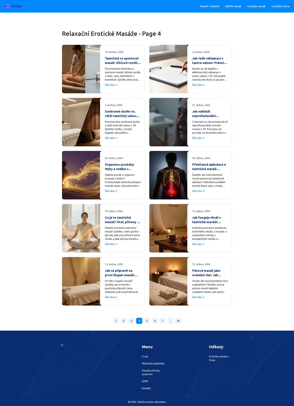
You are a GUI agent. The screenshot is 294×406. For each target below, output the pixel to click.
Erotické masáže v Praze (219, 358)
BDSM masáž (233, 6)
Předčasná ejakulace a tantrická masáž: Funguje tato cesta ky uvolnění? (209, 167)
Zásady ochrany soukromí (151, 372)
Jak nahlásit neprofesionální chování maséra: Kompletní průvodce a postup (208, 113)
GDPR (145, 381)
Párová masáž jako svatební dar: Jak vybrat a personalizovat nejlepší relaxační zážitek (210, 273)
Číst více (110, 84)
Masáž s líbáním (209, 6)
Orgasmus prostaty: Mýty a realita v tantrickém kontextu (120, 167)
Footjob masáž (257, 6)
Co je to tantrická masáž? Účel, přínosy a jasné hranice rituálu (122, 220)
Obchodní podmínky (153, 363)
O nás (145, 356)
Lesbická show (280, 6)
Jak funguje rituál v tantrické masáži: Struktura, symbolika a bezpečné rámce (209, 220)
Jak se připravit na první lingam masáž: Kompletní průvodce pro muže (120, 273)
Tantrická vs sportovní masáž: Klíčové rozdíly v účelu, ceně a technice (122, 60)
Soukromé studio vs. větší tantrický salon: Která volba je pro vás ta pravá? (121, 113)
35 (178, 320)
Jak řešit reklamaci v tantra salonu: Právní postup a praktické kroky (208, 60)
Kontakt (146, 388)
